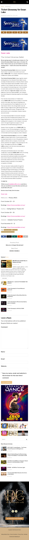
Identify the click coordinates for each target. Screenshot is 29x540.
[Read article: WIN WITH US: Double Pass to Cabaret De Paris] (6, 264)
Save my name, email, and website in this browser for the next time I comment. (14, 375)
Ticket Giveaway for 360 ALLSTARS (15, 308)
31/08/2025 (15, 264)
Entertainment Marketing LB (14, 536)
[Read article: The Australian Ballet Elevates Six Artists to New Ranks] (3, 474)
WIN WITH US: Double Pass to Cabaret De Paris (19, 261)
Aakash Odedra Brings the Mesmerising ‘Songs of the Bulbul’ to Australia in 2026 (17, 454)
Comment (5, 327)
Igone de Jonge (7, 229)
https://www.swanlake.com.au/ (16, 205)
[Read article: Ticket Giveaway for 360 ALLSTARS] (3, 310)
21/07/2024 (10, 305)
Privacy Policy (20, 534)
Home (2, 6)
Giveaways (8, 6)
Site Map (25, 534)
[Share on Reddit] (20, 32)
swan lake (15, 229)
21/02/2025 (10, 291)
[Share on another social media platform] (25, 32)
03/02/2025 (10, 298)
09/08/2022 (3, 15)
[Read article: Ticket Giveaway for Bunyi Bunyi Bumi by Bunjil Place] (3, 296)
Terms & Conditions (13, 534)
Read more (5, 278)
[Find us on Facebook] (16, 511)
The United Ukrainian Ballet (8, 231)
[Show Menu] (1, 2)
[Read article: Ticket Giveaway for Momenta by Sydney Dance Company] (3, 303)
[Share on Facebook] (3, 32)
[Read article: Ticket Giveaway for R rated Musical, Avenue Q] (3, 290)
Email (3, 359)
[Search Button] (27, 2)
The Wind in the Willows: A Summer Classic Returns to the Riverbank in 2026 (17, 461)
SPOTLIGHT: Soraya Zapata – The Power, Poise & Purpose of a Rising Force (17, 448)
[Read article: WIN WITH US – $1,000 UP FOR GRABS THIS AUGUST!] (3, 283)
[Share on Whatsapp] (14, 32)
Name (3, 352)
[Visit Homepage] (14, 2)
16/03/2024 (10, 310)
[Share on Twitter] (9, 32)
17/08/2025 (10, 285)
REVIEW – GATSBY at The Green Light (16, 467)
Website (3, 366)
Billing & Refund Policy (5, 534)
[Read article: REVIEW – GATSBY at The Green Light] (3, 469)
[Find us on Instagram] (13, 511)
